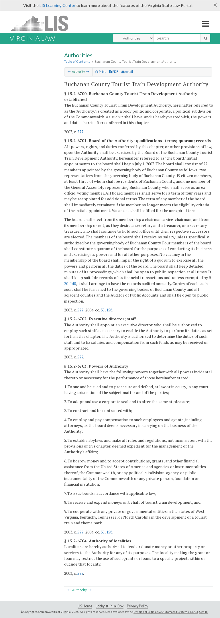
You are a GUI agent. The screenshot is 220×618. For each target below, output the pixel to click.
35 (103, 310)
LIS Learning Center (57, 5)
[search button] (205, 38)
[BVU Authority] (87, 71)
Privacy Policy (137, 606)
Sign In (203, 611)
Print (102, 71)
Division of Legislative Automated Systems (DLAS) (165, 611)
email (129, 71)
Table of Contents (77, 61)
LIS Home (85, 606)
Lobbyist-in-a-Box (109, 606)
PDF (115, 71)
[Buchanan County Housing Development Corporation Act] (69, 71)
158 (109, 310)
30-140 (70, 283)
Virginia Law (32, 38)
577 (80, 131)
